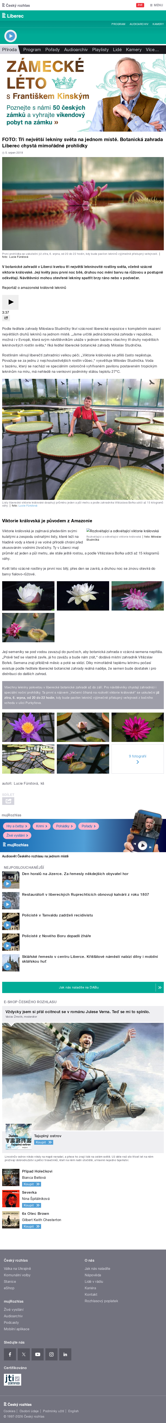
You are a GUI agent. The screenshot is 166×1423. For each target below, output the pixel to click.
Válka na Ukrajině (17, 1269)
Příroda (9, 49)
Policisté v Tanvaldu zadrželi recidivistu (57, 915)
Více (152, 49)
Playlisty (100, 49)
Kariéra (90, 1288)
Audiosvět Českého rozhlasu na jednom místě (35, 856)
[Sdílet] (6, 318)
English (73, 1411)
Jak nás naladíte (97, 1269)
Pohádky (62, 826)
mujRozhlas (11, 815)
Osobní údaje (29, 1411)
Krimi (40, 826)
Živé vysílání (15, 835)
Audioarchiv (139, 24)
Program (118, 24)
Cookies (9, 1411)
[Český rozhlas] (16, 5)
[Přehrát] (10, 302)
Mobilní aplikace (17, 1329)
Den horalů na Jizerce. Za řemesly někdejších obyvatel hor (75, 874)
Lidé (117, 49)
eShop (9, 1288)
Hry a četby (15, 826)
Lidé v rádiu (94, 1282)
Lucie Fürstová (28, 505)
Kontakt (91, 1294)
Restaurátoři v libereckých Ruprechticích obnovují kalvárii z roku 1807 (85, 894)
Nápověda (93, 1275)
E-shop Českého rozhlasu (30, 1002)
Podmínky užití (53, 1411)
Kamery (158, 24)
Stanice (10, 1282)
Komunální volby (17, 1275)
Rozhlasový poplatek (101, 1301)
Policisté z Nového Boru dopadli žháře (56, 936)
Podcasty (11, 1323)
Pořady (52, 49)
